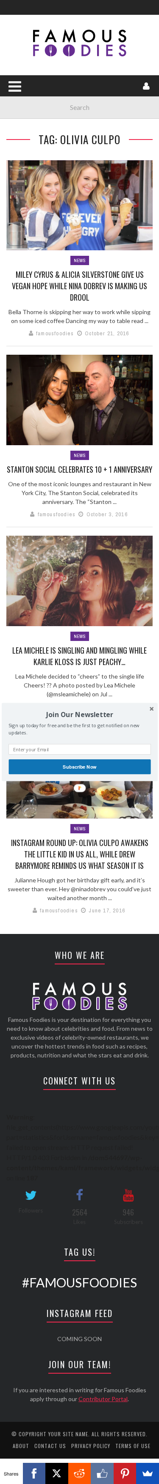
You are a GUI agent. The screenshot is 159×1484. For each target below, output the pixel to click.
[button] (79, 714)
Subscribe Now (79, 767)
